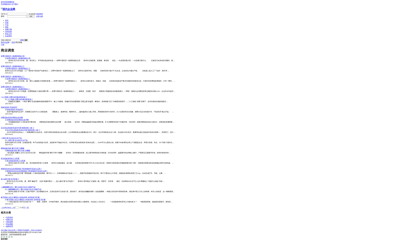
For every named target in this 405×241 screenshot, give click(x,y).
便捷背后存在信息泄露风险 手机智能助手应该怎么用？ (21, 169)
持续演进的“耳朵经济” (9, 107)
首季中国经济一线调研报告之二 (12, 76)
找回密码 (39, 14)
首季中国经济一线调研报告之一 (12, 87)
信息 (13, 42)
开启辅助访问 (6, 4)
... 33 (12, 207)
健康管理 (9, 226)
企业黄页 (8, 36)
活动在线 (8, 31)
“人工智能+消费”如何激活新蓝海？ (14, 97)
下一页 (26, 207)
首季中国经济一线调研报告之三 (12, 66)
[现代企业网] (8, 9)
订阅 (2, 45)
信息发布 (9, 217)
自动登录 (32, 14)
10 (10, 207)
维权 (6, 27)
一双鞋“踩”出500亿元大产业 (11, 138)
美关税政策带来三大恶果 (10, 158)
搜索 (22, 40)
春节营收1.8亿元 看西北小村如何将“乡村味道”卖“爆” (20, 197)
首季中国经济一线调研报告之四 (12, 56)
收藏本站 (11, 2)
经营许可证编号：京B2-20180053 (30, 230)
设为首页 (4, 2)
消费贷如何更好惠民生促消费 (12, 117)
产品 (6, 25)
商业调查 (9, 224)
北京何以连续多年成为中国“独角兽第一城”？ (17, 128)
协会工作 (8, 34)
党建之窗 (8, 29)
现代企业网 (5, 42)
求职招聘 (9, 222)
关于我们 (14, 4)
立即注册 (39, 16)
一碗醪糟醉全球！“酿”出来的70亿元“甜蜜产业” (18, 187)
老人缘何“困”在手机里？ (10, 179)
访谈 (6, 23)
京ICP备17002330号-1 (9, 230)
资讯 (6, 20)
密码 (2, 16)
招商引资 (9, 220)
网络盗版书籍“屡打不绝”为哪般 (12, 148)
